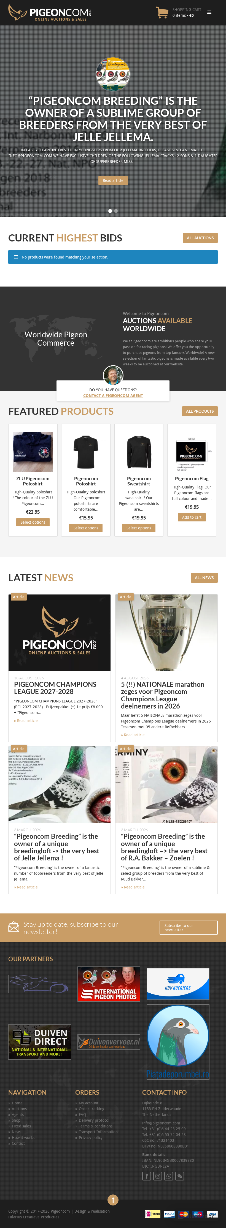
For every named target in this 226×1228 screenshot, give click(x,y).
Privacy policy (91, 1137)
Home (17, 1102)
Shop (16, 1120)
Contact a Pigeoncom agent (113, 395)
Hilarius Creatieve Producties (33, 1216)
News (16, 1131)
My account (88, 1102)
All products (200, 411)
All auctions (200, 237)
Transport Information (98, 1131)
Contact (18, 1143)
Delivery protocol (94, 1120)
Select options (33, 522)
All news (204, 577)
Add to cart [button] (191, 517)
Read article (113, 180)
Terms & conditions (95, 1126)
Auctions (19, 1108)
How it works (23, 1137)
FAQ (82, 1114)
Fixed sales (21, 1126)
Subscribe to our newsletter (179, 927)
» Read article (26, 720)
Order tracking (91, 1108)
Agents (18, 1114)
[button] (195, 1215)
